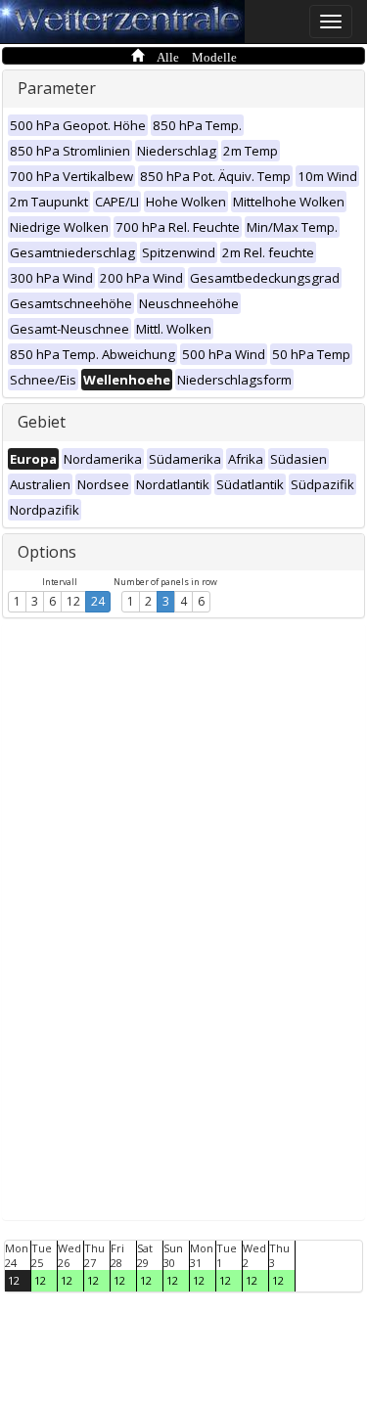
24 (98, 601)
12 (73, 601)
